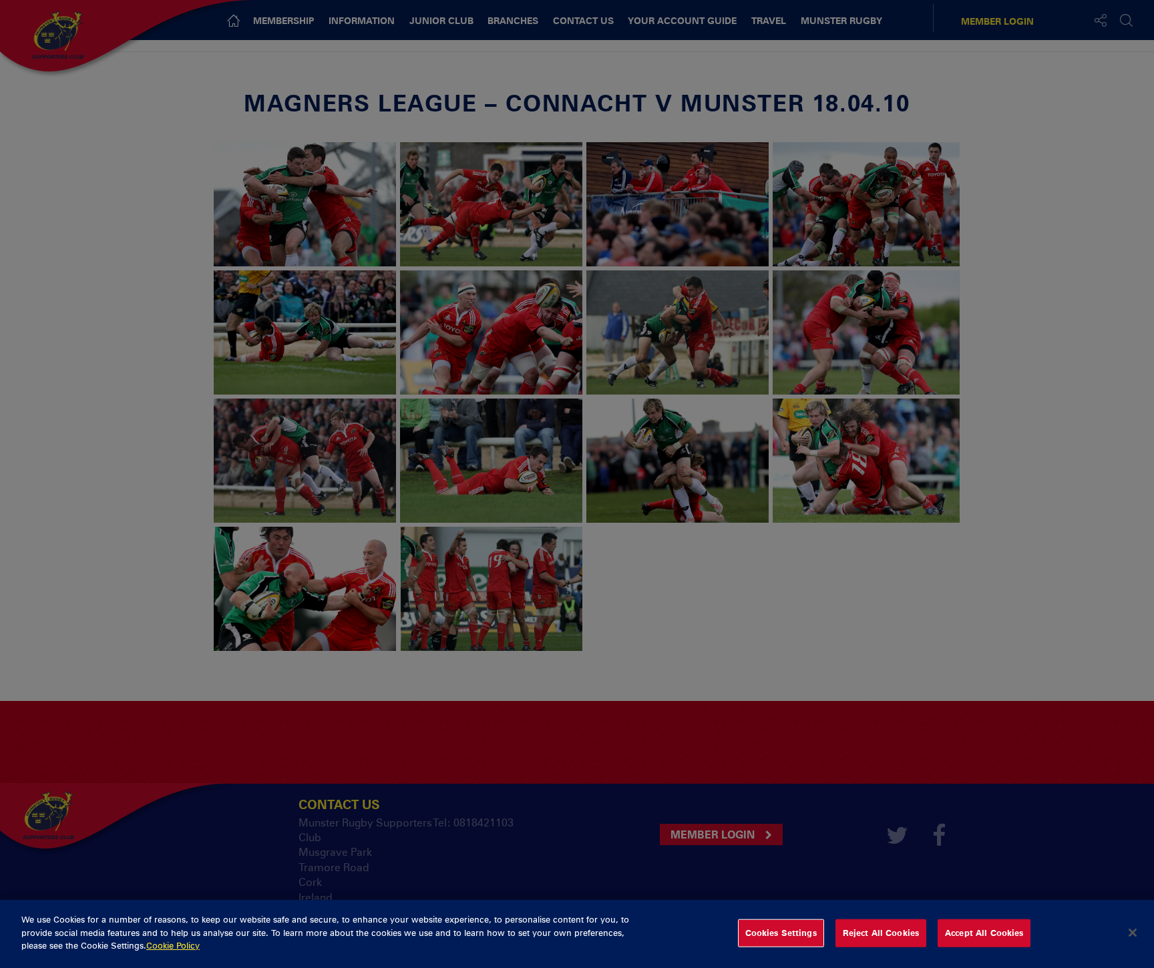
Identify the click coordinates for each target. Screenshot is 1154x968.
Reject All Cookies (881, 932)
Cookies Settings (781, 932)
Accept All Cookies (984, 932)
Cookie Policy (173, 945)
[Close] (1132, 932)
